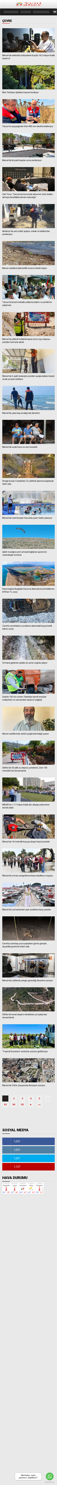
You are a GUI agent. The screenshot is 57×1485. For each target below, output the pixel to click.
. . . (47, 1098)
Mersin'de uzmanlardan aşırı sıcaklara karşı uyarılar (26, 909)
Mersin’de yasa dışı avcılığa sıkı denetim (21, 413)
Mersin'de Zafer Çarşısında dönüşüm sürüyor (23, 1085)
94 (13, 1104)
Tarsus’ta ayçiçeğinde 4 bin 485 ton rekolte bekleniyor (27, 126)
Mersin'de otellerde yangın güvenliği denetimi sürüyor (27, 980)
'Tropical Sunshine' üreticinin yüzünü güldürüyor (25, 1051)
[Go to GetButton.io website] (50, 1482)
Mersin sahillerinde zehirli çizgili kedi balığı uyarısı (25, 734)
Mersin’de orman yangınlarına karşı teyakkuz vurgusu (27, 875)
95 (22, 1104)
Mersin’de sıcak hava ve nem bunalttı (19, 447)
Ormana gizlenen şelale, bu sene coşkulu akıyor (24, 663)
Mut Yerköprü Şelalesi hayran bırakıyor (20, 92)
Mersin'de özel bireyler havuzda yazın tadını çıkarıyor (27, 518)
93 (5, 1104)
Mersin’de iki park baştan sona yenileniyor (22, 160)
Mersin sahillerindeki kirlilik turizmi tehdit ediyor (24, 268)
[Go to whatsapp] (50, 1476)
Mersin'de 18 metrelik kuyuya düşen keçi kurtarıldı (26, 841)
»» (39, 1104)
